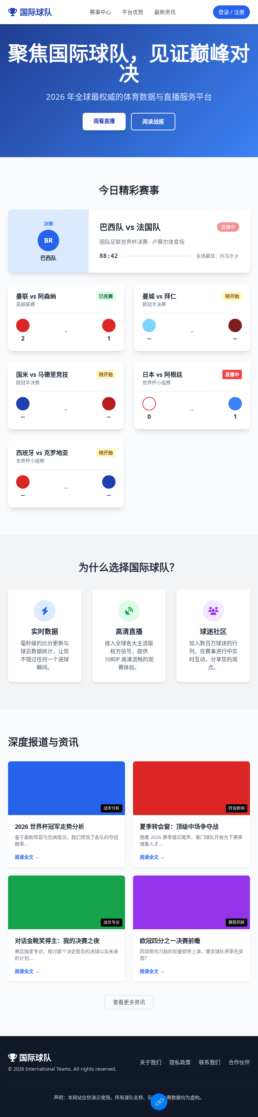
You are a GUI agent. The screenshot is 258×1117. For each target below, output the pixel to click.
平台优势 (132, 12)
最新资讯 (165, 12)
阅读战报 (153, 121)
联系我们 (209, 1062)
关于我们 (150, 1062)
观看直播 (104, 121)
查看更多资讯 (129, 1002)
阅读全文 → (27, 857)
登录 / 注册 (231, 12)
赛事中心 (100, 12)
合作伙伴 (239, 1062)
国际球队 (36, 12)
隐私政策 (180, 1062)
